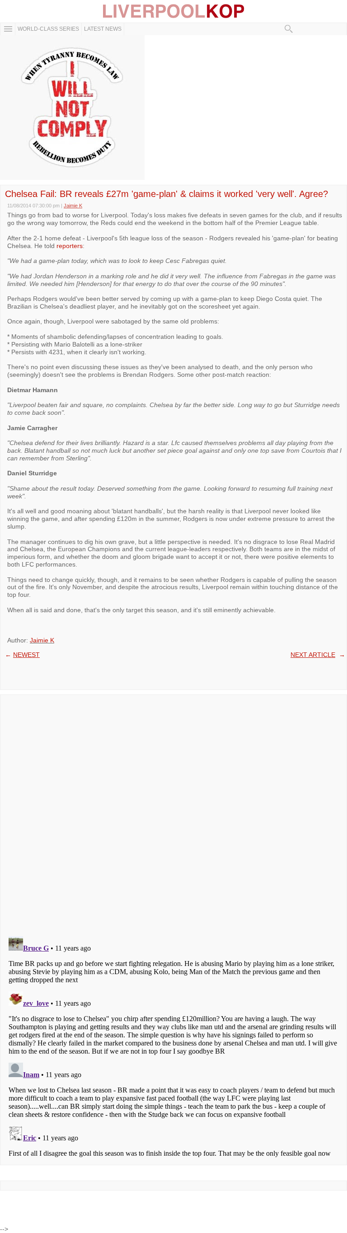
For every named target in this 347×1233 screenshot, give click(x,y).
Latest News (103, 29)
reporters (69, 245)
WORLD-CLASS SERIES (48, 29)
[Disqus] (173, 812)
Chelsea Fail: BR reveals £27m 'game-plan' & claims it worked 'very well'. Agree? (166, 194)
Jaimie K (42, 640)
